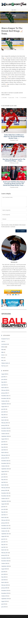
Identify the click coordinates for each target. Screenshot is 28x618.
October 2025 (4, 401)
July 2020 (3, 571)
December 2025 (4, 395)
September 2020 (5, 566)
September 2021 (5, 533)
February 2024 (4, 455)
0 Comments (23, 97)
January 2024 (4, 458)
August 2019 (4, 601)
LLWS (2, 341)
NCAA (2, 355)
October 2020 (4, 563)
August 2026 (4, 374)
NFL (2, 357)
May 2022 (3, 512)
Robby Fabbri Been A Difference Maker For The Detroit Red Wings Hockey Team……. (14, 136)
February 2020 (4, 585)
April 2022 (3, 514)
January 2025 (4, 425)
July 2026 (3, 376)
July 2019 (3, 604)
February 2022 (4, 520)
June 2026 (3, 379)
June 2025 (3, 412)
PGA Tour (3, 365)
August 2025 (4, 406)
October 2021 (4, 531)
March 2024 (4, 452)
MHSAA (3, 347)
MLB (2, 349)
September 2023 (5, 468)
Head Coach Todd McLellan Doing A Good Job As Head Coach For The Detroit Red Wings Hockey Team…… (14, 183)
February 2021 (4, 552)
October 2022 (4, 498)
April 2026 (3, 385)
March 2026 (4, 387)
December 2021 (4, 525)
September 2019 (5, 598)
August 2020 (4, 569)
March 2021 (4, 550)
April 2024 (3, 449)
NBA (2, 352)
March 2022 (4, 517)
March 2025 (4, 420)
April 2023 (3, 482)
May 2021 (3, 544)
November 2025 (5, 398)
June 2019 (3, 606)
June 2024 (3, 444)
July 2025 (3, 409)
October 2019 (4, 596)
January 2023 (4, 490)
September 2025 (5, 403)
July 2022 (3, 506)
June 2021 (3, 541)
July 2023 (3, 474)
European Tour (4, 338)
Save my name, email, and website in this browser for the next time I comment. (13, 225)
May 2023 (3, 479)
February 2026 (4, 390)
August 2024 (4, 439)
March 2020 (4, 582)
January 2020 (4, 587)
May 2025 (3, 414)
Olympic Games (5, 363)
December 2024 (4, 428)
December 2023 (4, 460)
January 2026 (4, 393)
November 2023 (5, 463)
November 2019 (5, 593)
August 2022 (4, 504)
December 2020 (4, 558)
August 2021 (4, 536)
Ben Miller (5, 97)
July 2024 (3, 441)
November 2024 (5, 430)
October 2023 (4, 466)
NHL (17, 97)
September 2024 (5, 436)
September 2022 (5, 501)
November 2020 (5, 560)
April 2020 (3, 579)
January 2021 (4, 555)
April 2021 (3, 547)
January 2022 (4, 523)
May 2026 (3, 382)
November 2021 (5, 528)
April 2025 (3, 417)
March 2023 (4, 485)
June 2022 (3, 509)
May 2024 (3, 447)
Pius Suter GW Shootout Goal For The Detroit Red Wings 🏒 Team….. (14, 160)
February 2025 (4, 422)
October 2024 (4, 433)
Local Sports (4, 344)
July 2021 (3, 539)
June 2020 (3, 574)
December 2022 (4, 493)
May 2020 (3, 577)
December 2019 (4, 590)
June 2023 (3, 477)
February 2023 (4, 487)
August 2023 (4, 471)
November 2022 (5, 495)
